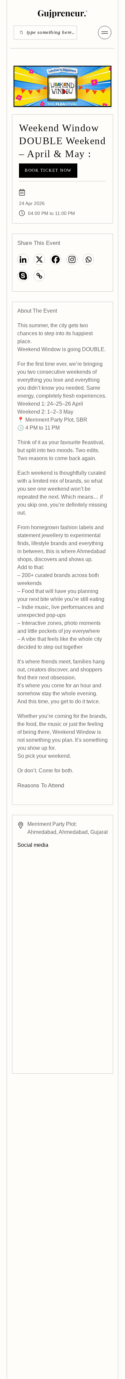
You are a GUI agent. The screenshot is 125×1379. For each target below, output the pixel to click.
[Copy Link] (39, 275)
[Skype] (23, 275)
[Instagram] (72, 259)
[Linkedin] (23, 259)
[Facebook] (55, 259)
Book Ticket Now (48, 170)
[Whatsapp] (88, 259)
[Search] (19, 32)
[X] (39, 259)
